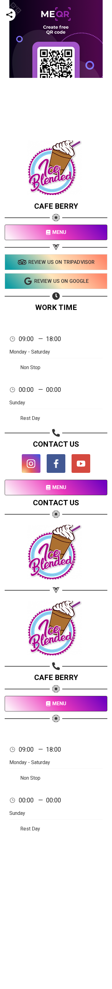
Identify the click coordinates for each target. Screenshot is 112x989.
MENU (59, 232)
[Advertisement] (56, 134)
